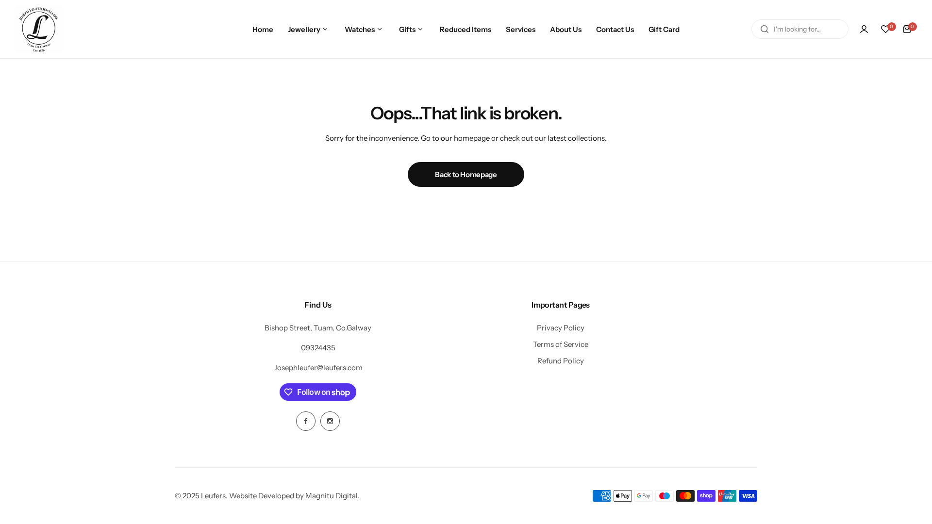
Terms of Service (560, 344)
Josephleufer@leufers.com (318, 367)
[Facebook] (306, 421)
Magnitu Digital (331, 495)
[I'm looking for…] (764, 29)
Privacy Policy (560, 327)
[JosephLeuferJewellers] (39, 29)
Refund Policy (560, 360)
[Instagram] (330, 421)
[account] (864, 29)
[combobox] (800, 29)
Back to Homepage (466, 174)
